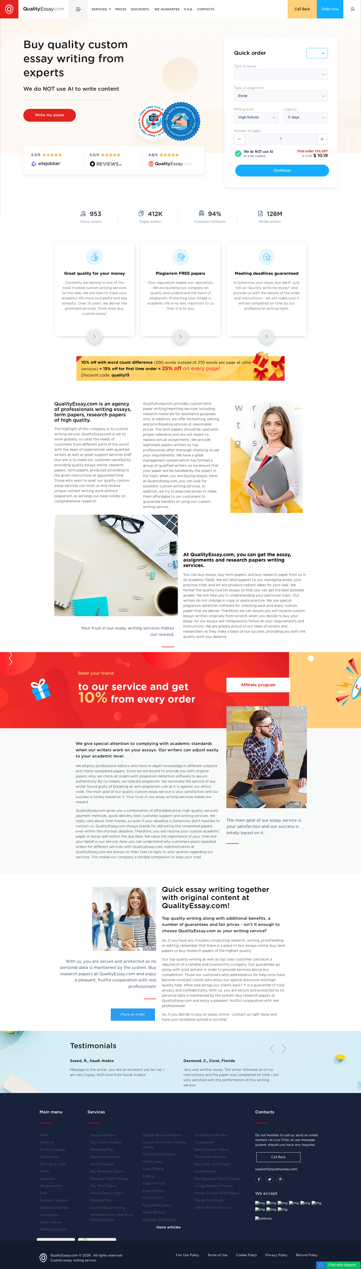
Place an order (133, 1014)
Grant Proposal (102, 1164)
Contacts (205, 9)
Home (44, 1135)
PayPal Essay (153, 1198)
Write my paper (49, 115)
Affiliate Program (53, 1229)
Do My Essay (152, 1162)
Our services (49, 1157)
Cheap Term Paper (209, 1200)
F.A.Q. (188, 9)
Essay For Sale (154, 1183)
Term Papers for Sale (211, 1135)
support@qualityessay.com (276, 1169)
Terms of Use (218, 1255)
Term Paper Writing (210, 1157)
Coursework (204, 1142)
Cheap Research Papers (214, 1186)
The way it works (53, 1164)
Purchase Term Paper (159, 1220)
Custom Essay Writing (107, 1208)
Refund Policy (307, 1255)
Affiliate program (258, 685)
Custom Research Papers (162, 1135)
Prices (120, 9)
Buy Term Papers (103, 1186)
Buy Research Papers (107, 1171)
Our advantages (52, 1150)
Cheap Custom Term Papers (217, 1193)
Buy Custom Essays (105, 1142)
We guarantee (167, 9)
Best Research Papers (212, 1150)
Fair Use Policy (187, 1255)
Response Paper (103, 1135)
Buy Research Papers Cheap (217, 1179)
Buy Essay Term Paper (212, 1164)
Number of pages (247, 131)
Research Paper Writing (109, 1179)
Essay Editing (153, 1169)
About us (47, 1142)
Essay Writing (153, 1191)
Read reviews (50, 1222)
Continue (282, 170)
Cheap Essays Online (107, 1193)
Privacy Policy (276, 1255)
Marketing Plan (102, 1150)
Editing (148, 1176)
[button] (282, 1048)
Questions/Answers (105, 1157)
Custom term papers (158, 1154)
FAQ (43, 1193)
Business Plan (100, 1200)
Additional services (54, 1208)
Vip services (49, 1215)
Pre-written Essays (157, 1205)
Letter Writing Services (213, 1208)
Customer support (54, 1200)
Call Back (302, 9)
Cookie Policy (246, 1255)
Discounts (140, 9)
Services (100, 9)
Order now (330, 9)
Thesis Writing (153, 1212)
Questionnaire (206, 1171)
